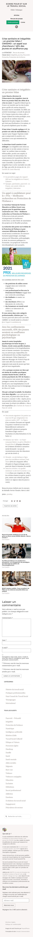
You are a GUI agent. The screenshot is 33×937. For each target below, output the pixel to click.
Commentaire (7, 618)
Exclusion (9, 783)
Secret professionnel (13, 790)
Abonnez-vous (9, 905)
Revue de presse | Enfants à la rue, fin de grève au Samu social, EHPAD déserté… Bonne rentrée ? (16, 536)
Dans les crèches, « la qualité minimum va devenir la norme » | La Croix (18, 470)
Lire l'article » (6, 540)
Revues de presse (16, 18)
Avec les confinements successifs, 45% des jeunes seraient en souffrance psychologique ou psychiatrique (15, 332)
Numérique (10, 728)
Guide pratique (13, 22)
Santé (8, 756)
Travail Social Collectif (14, 739)
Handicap (9, 749)
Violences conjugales (13, 777)
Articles (16, 15)
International (10, 703)
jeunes (20, 55)
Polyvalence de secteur (14, 807)
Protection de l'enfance (17, 57)
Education (9, 780)
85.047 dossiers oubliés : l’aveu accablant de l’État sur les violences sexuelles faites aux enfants (15, 590)
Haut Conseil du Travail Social (17, 696)
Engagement (10, 804)
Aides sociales (11, 763)
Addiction (9, 794)
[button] (16, 26)
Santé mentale (11, 759)
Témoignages (11, 700)
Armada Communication (23, 931)
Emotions (9, 797)
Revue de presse (18, 52)
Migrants (9, 766)
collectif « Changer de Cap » (10, 876)
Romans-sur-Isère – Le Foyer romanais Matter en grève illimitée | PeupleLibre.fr (18, 442)
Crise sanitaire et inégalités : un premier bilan (16, 91)
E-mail (5, 647)
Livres (23, 22)
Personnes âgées (12, 746)
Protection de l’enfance (14, 725)
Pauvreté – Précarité (13, 718)
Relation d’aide (11, 735)
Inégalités (13, 55)
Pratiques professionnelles (15, 693)
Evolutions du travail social (16, 801)
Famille (8, 753)
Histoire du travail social (15, 689)
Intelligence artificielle (14, 732)
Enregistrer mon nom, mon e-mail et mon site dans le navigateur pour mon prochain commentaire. (15, 658)
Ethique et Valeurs (12, 742)
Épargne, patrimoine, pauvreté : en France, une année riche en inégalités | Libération (17, 186)
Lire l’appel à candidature (11, 322)
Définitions (10, 787)
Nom (4, 640)
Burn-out (9, 770)
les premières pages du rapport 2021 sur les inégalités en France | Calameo (17, 179)
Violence (9, 773)
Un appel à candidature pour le (16, 197)
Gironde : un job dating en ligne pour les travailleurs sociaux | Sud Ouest (17, 459)
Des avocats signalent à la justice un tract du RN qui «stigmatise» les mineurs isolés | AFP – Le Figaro (18, 418)
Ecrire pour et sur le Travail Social (16, 5)
